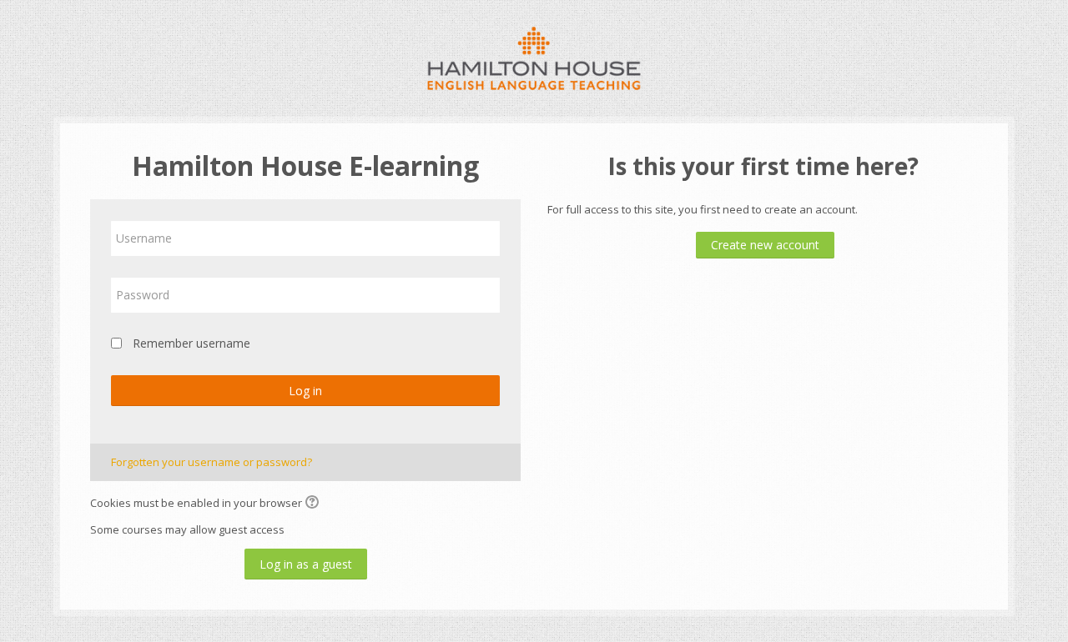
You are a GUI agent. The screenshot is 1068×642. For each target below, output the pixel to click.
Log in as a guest (305, 564)
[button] (315, 503)
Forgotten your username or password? (211, 461)
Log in (305, 391)
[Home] (534, 56)
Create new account (765, 245)
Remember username (191, 343)
